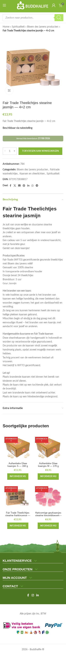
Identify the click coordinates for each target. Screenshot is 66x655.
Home (6, 27)
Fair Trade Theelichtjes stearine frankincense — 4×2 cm (17, 515)
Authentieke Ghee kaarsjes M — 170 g (48, 464)
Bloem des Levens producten (42, 27)
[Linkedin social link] (28, 185)
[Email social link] (19, 185)
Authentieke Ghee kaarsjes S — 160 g (18, 464)
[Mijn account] (53, 5)
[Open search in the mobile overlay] (33, 17)
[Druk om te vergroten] (9, 91)
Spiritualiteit (18, 27)
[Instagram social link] (32, 595)
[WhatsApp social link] (32, 185)
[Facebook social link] (10, 185)
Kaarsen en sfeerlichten (32, 173)
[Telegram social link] (37, 185)
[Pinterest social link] (24, 185)
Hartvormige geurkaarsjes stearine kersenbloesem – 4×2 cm (48, 515)
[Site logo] (32, 5)
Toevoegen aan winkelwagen (40, 151)
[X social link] (14, 185)
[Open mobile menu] (5, 5)
